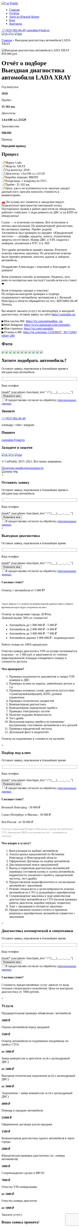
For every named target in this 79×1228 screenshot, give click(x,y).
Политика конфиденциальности (23, 468)
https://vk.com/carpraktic (38, 328)
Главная (14, 9)
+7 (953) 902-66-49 (14, 30)
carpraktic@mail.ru (37, 30)
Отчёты (14, 13)
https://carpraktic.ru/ (64, 314)
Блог (12, 20)
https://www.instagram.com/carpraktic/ (47, 324)
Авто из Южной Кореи (24, 16)
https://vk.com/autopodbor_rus (44, 321)
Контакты (15, 23)
